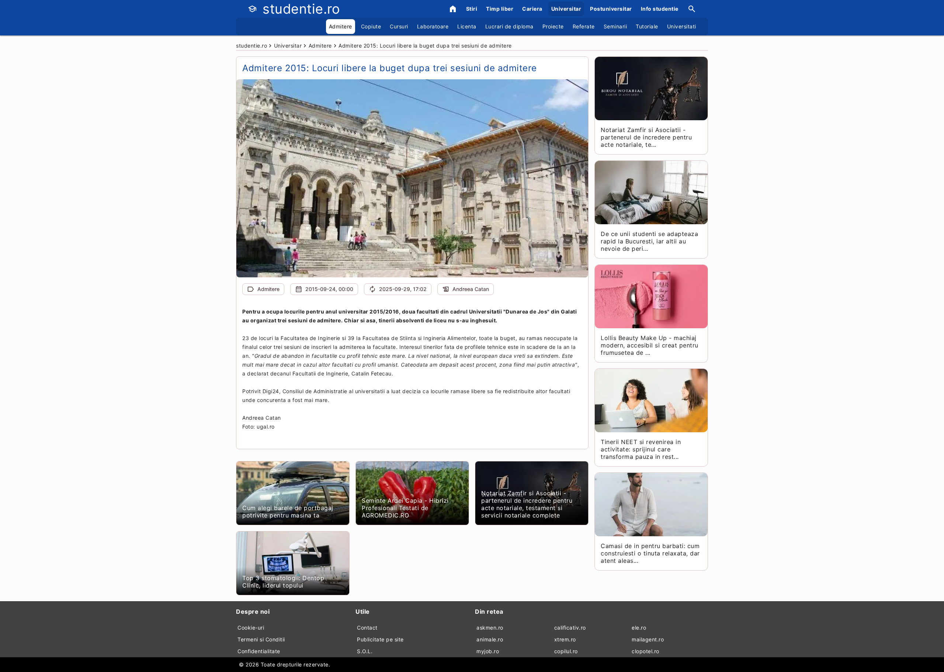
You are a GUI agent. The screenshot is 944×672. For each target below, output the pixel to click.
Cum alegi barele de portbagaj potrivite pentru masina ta (287, 511)
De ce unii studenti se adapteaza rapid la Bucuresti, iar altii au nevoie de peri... (649, 241)
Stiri (472, 9)
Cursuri (399, 26)
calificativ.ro (570, 627)
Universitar (566, 9)
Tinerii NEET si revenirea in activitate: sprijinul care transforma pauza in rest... (641, 449)
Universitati (681, 26)
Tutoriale (647, 26)
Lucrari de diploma (509, 26)
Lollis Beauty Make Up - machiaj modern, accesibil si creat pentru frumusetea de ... (649, 345)
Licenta (466, 26)
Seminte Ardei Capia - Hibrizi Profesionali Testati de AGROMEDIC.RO (405, 508)
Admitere (340, 26)
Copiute (371, 26)
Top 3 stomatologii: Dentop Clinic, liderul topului (283, 581)
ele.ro (639, 627)
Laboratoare (433, 26)
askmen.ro (489, 627)
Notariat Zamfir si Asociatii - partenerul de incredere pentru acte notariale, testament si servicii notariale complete (526, 504)
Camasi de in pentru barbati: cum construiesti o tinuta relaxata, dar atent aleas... (650, 553)
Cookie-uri (250, 627)
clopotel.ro (645, 651)
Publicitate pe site (380, 639)
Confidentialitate (258, 651)
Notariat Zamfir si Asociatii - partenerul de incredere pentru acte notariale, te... (646, 137)
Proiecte (553, 26)
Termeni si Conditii (261, 639)
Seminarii (615, 26)
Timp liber (499, 9)
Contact (367, 627)
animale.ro (489, 639)
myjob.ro (487, 651)
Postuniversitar (611, 9)
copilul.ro (566, 651)
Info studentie (659, 9)
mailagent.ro (648, 639)
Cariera (532, 9)
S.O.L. (364, 651)
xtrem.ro (565, 639)
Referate (584, 26)
